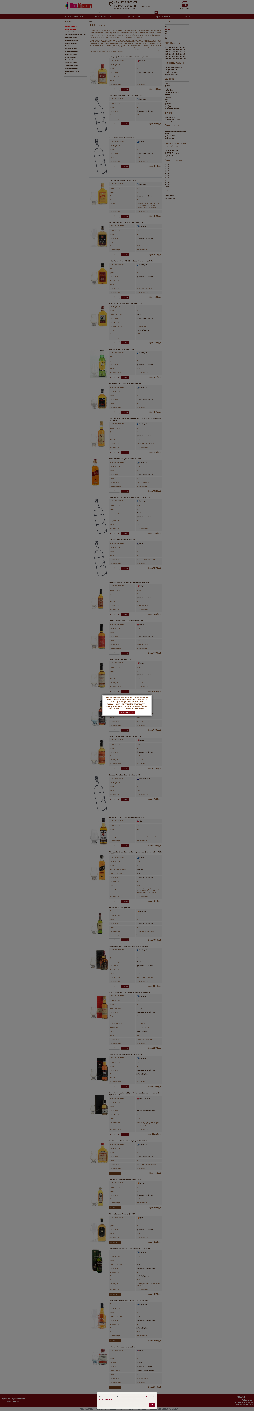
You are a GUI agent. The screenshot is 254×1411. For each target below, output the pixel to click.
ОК (152, 1405)
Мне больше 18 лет (127, 712)
